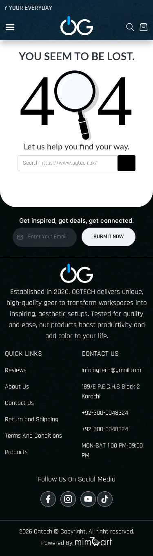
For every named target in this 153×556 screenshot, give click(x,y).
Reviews (16, 370)
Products (16, 452)
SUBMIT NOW (108, 236)
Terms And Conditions (33, 436)
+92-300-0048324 (105, 413)
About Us (17, 386)
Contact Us (19, 403)
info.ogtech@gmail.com (111, 370)
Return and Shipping (31, 419)
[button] (10, 27)
